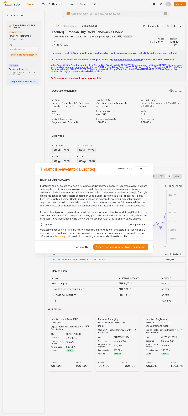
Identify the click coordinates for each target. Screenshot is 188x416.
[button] (138, 224)
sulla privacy (59, 236)
